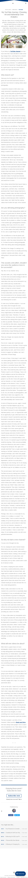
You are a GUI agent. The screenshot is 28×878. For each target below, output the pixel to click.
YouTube (21, 9)
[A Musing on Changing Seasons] (14, 844)
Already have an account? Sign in (14, 799)
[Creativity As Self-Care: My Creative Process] (14, 833)
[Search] (26, 3)
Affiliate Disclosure (11, 877)
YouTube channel (15, 51)
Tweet (17, 815)
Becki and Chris (21, 722)
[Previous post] (2, 811)
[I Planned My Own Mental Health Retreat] (14, 840)
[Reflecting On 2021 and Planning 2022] (14, 837)
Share (11, 815)
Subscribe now (14, 796)
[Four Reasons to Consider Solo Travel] (14, 829)
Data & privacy (3, 877)
